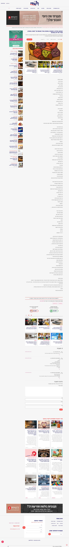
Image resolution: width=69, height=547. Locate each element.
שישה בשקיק (55, 303)
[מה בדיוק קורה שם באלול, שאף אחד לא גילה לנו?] (44, 322)
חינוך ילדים (15, 104)
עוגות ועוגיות (15, 93)
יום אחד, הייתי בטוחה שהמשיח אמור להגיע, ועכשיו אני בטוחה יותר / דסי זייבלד (44, 431)
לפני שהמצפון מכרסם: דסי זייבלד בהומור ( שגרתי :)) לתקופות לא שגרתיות (31, 460)
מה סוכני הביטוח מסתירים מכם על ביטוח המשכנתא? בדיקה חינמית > (31, 343)
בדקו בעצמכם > (34, 326)
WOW (48, 326)
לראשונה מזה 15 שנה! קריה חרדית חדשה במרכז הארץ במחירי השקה (44, 71)
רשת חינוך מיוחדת (59, 68)
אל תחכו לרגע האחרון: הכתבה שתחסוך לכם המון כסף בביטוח (31, 328)
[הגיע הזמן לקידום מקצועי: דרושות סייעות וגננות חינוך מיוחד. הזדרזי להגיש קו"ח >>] (57, 64)
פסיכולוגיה (15, 127)
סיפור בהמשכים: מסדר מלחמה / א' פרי (13, 157)
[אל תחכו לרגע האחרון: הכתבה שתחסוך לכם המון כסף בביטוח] (31, 322)
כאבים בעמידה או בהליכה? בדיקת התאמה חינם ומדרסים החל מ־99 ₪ (32, 71)
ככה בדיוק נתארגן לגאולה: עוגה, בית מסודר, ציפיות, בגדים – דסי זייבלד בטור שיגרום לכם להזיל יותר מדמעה (31, 432)
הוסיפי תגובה (29, 39)
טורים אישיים (32, 8)
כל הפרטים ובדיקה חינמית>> (32, 491)
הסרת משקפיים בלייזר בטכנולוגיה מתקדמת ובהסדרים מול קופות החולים (44, 488)
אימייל (62, 401)
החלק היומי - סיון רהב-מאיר (14, 52)
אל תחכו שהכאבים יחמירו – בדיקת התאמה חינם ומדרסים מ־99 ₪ (57, 328)
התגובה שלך (60, 385)
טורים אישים (54, 27)
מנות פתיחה (15, 139)
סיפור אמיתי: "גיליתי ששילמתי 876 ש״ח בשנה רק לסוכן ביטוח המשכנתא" (31, 488)
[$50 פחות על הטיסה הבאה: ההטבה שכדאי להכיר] (57, 336)
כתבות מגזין (15, 81)
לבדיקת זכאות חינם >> (45, 486)
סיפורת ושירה (26, 8)
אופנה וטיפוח (49, 8)
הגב (59, 354)
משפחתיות (60, 303)
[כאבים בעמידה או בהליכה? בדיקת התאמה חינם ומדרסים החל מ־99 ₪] (31, 64)
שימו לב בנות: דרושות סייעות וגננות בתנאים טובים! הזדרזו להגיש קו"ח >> (57, 488)
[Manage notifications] (67, 545)
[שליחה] (48, 534)
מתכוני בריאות (15, 110)
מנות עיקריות (15, 70)
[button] (31, 315)
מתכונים (42, 8)
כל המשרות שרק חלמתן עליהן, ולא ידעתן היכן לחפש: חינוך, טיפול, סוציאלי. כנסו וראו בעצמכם (57, 492)
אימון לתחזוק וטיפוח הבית (13, 150)
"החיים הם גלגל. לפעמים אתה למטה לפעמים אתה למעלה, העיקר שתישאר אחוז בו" (44, 460)
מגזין (38, 8)
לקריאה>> (34, 486)
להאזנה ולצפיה (18, 8)
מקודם (48, 68)
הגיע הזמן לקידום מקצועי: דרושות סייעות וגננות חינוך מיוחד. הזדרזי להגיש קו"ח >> (57, 71)
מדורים (58, 27)
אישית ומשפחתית (56, 8)
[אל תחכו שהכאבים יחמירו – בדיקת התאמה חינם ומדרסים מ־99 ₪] (57, 322)
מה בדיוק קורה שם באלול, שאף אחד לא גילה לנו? (44, 328)
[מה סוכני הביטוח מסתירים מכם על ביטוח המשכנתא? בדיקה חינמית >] (31, 336)
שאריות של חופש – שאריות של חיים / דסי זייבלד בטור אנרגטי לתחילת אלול (57, 431)
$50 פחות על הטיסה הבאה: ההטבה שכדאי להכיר (57, 342)
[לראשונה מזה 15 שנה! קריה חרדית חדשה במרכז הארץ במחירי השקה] (44, 64)
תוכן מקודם (53, 497)
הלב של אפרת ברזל (14, 163)
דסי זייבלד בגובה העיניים (46, 27)
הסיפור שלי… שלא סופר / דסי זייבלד (57, 460)
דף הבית (61, 27)
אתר (62, 405)
